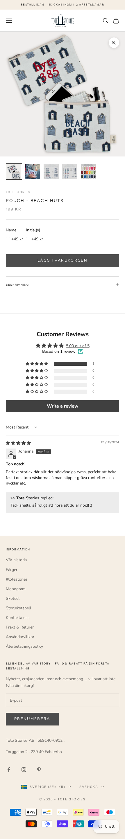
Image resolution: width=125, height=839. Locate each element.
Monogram (16, 589)
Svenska (88, 787)
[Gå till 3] (51, 171)
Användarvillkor (20, 637)
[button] (37, 364)
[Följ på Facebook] (9, 770)
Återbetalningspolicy (24, 646)
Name (11, 230)
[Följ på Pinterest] (39, 770)
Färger (11, 569)
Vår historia (16, 560)
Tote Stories (18, 192)
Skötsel (12, 598)
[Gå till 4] (70, 171)
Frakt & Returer (20, 627)
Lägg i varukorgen (63, 260)
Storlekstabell (18, 608)
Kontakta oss (18, 617)
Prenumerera (32, 718)
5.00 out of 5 (78, 346)
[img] (18, 443)
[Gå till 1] (14, 171)
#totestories (17, 579)
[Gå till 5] (88, 171)
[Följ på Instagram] (24, 770)
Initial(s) (33, 230)
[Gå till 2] (32, 171)
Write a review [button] (62, 406)
